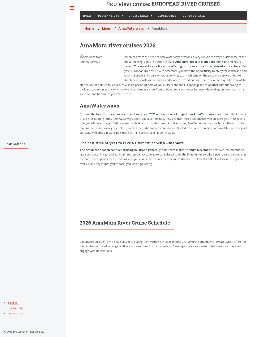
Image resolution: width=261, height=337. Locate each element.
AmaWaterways (131, 28)
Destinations (109, 15)
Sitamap (13, 302)
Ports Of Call (194, 15)
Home (87, 15)
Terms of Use (16, 313)
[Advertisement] (163, 192)
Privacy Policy (16, 308)
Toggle (72, 8)
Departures (167, 15)
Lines (106, 28)
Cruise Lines (139, 15)
